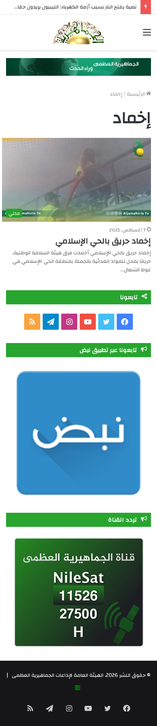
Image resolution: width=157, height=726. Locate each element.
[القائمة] (147, 35)
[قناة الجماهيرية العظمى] (78, 32)
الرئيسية (136, 94)
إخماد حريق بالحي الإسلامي (103, 240)
